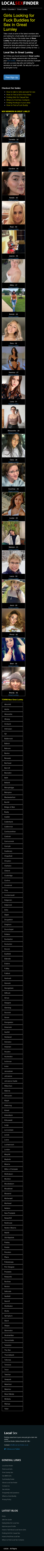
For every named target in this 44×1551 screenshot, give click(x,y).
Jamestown (8, 1071)
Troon (6, 1369)
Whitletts (7, 1399)
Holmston (7, 1042)
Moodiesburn (9, 1183)
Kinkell (6, 1110)
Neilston (7, 1208)
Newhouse (8, 1223)
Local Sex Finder (7, 1466)
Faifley (6, 968)
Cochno (7, 880)
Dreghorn (7, 924)
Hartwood (7, 1037)
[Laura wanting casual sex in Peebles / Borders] (14, 562)
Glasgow (7, 1003)
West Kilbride (9, 1394)
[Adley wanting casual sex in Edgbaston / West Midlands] (14, 271)
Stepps (7, 1325)
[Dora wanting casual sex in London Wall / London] (14, 329)
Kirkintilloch (8, 1115)
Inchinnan (8, 1061)
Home (4, 9)
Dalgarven (8, 900)
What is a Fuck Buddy (9, 1496)
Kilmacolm (8, 1095)
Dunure (7, 949)
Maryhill (7, 1154)
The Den (7, 1350)
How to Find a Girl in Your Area (18, 95)
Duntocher (8, 944)
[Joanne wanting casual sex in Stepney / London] (14, 242)
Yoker (6, 1409)
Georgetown (8, 988)
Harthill (7, 1032)
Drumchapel (8, 929)
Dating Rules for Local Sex (10, 1523)
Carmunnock (9, 841)
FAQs (4, 1516)
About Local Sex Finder (9, 1483)
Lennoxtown (8, 1130)
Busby (6, 812)
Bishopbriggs (9, 787)
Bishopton (8, 792)
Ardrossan (8, 729)
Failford (7, 973)
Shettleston (8, 1306)
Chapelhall (8, 856)
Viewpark (7, 1379)
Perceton (7, 1252)
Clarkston (7, 866)
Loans (6, 1139)
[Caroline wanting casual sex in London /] (14, 154)
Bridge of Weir (9, 807)
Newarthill (8, 1218)
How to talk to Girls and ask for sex (20, 92)
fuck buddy (11, 60)
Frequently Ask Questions (10, 1493)
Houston (7, 1051)
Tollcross (7, 1360)
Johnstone (8, 1076)
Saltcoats (7, 1291)
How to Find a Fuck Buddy (17, 105)
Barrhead (7, 763)
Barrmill (7, 768)
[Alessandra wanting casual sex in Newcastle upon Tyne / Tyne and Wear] (14, 416)
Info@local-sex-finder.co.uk (19, 1445)
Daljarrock (8, 905)
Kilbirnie (7, 1091)
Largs (6, 1125)
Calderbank (8, 822)
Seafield (7, 1296)
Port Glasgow (9, 1267)
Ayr (5, 733)
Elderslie (7, 958)
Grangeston (8, 1022)
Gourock (7, 1012)
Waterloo (7, 1389)
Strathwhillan (9, 1335)
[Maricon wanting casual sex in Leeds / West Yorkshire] (14, 533)
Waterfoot (7, 1384)
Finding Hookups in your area (18, 103)
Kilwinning (8, 1105)
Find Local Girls (7, 1469)
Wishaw (7, 1404)
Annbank (7, 724)
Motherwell (8, 1198)
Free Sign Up (12, 77)
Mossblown (8, 1188)
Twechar (7, 1374)
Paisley (7, 1242)
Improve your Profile (9, 1526)
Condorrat (8, 885)
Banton (7, 753)
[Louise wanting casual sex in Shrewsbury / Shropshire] (14, 504)
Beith (6, 777)
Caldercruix (8, 826)
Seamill (7, 1301)
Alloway (7, 719)
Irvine (6, 1066)
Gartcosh (7, 978)
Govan (6, 1017)
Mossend (7, 1193)
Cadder (7, 817)
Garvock (7, 983)
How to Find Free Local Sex (11, 1536)
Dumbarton (8, 939)
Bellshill (7, 782)
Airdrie (6, 709)
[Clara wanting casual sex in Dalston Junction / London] (14, 445)
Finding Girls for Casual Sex (17, 97)
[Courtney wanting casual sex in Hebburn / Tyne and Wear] (14, 474)
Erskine (7, 963)
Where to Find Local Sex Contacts (13, 1540)
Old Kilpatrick (9, 1237)
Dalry (6, 910)
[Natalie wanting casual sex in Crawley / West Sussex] (14, 183)
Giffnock (7, 993)
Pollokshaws (8, 1262)
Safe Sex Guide (7, 1520)
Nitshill (6, 1232)
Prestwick (7, 1272)
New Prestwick (9, 1213)
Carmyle (7, 846)
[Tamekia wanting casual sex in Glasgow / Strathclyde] (14, 125)
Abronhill (7, 704)
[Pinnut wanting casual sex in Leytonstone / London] (14, 620)
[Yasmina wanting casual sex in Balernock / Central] (14, 358)
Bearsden (7, 773)
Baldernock (8, 738)
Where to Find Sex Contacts (17, 100)
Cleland (7, 870)
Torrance (7, 1364)
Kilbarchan (8, 1086)
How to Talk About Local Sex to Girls (14, 1530)
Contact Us (6, 1486)
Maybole (7, 1159)
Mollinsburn (8, 1174)
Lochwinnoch (9, 1144)
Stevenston (8, 1330)
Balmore (7, 748)
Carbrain (7, 836)
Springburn (8, 1316)
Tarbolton (7, 1345)
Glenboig (7, 1007)
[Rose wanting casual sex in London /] (14, 212)
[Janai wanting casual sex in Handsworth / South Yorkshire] (14, 591)
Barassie (7, 758)
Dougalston (8, 919)
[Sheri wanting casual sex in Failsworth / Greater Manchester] (14, 649)
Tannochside (9, 1340)
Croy (6, 890)
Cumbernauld (9, 895)
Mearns (7, 1164)
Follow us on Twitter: (13, 1449)
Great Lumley (22, 9)
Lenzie (6, 1135)
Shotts (6, 1311)
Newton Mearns (10, 1228)
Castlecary (8, 851)
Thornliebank (9, 1355)
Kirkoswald (8, 1120)
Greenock (8, 1027)
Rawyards (8, 1276)
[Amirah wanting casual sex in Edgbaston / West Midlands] (14, 300)
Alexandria (8, 714)
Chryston (7, 861)
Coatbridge (8, 875)
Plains (6, 1257)
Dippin (6, 914)
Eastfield (7, 954)
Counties (11, 9)
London (7, 1149)
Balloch (7, 743)
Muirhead (7, 1203)
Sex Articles (6, 1489)
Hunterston (8, 1056)
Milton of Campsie (11, 1169)
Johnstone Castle (10, 1081)
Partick (6, 1247)
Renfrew (7, 1281)
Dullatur (7, 934)
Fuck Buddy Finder (8, 1479)
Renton (7, 1286)
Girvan (6, 998)
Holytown (7, 1047)
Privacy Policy (6, 1499)
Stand (6, 1320)
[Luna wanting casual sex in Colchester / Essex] (14, 387)
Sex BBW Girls (6, 1476)
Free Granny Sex (7, 1472)
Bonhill (6, 802)
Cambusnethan (10, 831)
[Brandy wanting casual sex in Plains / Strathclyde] (14, 678)
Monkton (7, 1179)
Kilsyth (6, 1100)
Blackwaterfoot (9, 797)
